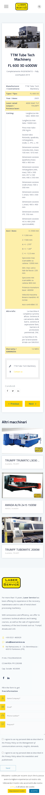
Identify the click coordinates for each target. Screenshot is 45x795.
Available (8, 464)
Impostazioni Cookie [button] (17, 791)
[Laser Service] (21, 6)
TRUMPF (16, 464)
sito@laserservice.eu (15, 642)
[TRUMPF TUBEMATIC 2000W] (19, 520)
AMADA (7, 508)
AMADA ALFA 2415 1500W (20, 505)
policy (12, 786)
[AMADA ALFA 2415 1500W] (19, 475)
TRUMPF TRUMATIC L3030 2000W (22, 460)
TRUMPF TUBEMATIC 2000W (22, 549)
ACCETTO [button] (34, 791)
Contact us (18, 371)
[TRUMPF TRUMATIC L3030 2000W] (19, 430)
